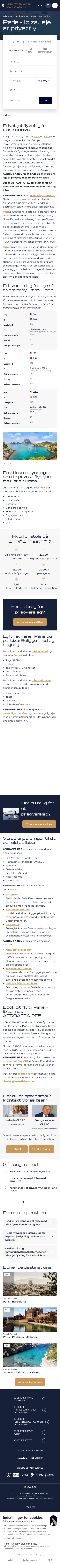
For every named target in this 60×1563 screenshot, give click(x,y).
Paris (36, 136)
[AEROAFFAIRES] (3, 5)
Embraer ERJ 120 (38, 407)
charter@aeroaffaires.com (19, 1081)
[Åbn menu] (55, 5)
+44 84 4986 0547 (41, 1493)
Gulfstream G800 (38, 368)
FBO (42, 487)
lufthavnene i (40, 651)
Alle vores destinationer (30, 1382)
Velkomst (7, 16)
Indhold (7, 115)
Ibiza (47, 136)
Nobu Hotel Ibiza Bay (19, 949)
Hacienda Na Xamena (19, 968)
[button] (30, 622)
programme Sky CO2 (15, 1061)
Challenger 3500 (38, 329)
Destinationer (21, 16)
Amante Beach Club (18, 909)
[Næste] (10, 464)
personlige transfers (42, 195)
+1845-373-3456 (24, 1493)
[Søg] (47, 5)
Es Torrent (12, 894)
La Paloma (12, 924)
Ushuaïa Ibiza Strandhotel (21, 983)
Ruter (33, 16)
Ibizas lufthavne (41, 680)
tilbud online (26, 1073)
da (38, 5)
